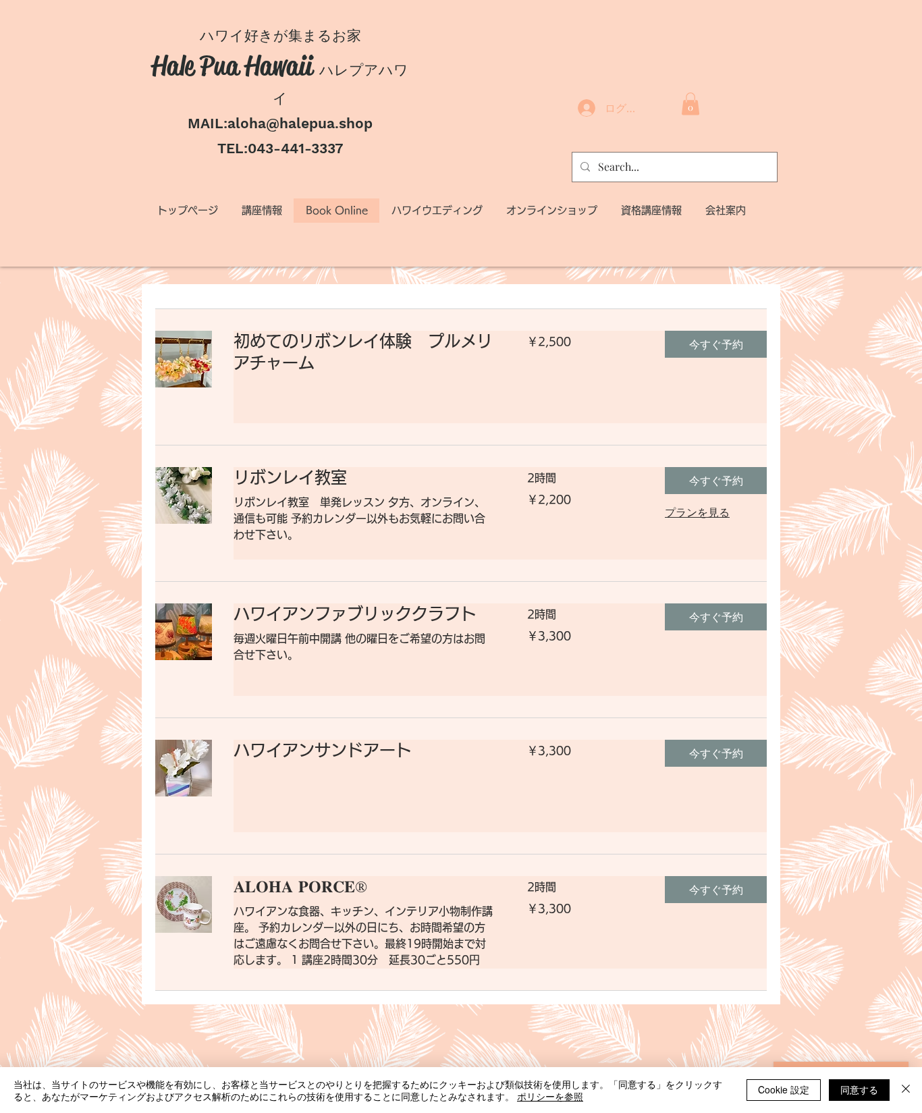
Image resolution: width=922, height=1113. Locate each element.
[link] (364, 352)
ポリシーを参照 (550, 1096)
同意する (859, 1089)
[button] (690, 103)
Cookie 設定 (783, 1089)
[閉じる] (906, 1090)
